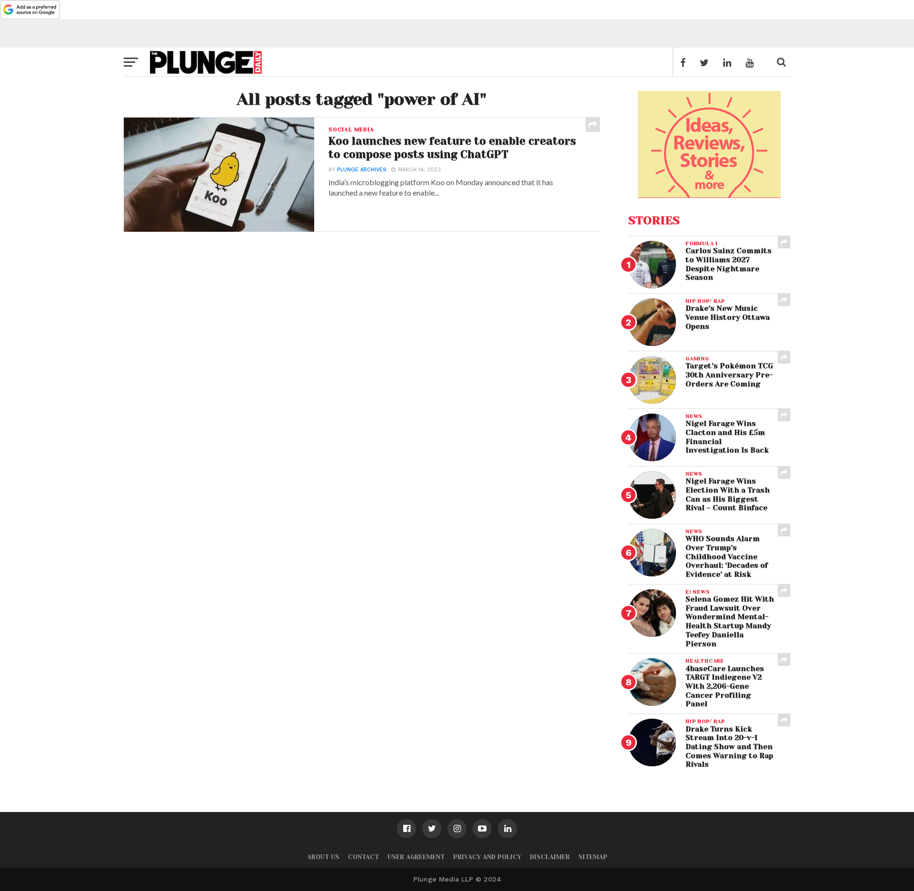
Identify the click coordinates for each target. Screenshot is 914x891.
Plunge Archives (362, 170)
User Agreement (416, 857)
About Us (323, 857)
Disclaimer (550, 857)
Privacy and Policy (487, 857)
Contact (363, 857)
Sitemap (592, 857)
